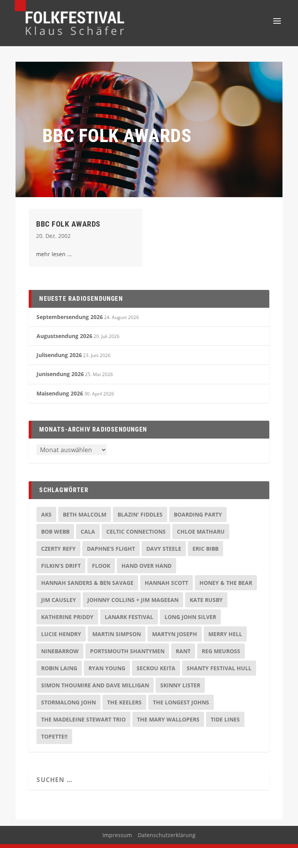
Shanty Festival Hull (219, 668)
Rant (183, 651)
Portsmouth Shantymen (127, 651)
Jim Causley (58, 599)
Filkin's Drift (61, 565)
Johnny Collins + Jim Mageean (132, 599)
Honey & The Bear (225, 582)
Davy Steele (163, 548)
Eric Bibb (205, 548)
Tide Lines (225, 719)
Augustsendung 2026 (64, 336)
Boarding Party (198, 514)
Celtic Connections (136, 531)
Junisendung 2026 (60, 374)
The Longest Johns (181, 702)
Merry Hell (225, 634)
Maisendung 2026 (59, 393)
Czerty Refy (58, 548)
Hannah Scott (166, 582)
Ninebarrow (60, 651)
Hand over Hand (146, 565)
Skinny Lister (180, 685)
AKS (46, 514)
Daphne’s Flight (111, 548)
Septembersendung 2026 (69, 317)
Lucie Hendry (61, 634)
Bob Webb (55, 531)
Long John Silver (190, 617)
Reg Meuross (221, 651)
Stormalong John (68, 702)
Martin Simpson (116, 634)
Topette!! (54, 736)
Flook (101, 565)
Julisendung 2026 (59, 355)
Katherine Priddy (67, 617)
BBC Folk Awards (68, 224)
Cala (88, 531)
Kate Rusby (206, 599)
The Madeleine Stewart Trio (83, 719)
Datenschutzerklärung (167, 835)
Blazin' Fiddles (140, 514)
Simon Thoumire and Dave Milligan (95, 685)
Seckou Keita (156, 668)
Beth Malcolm (84, 514)
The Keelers (124, 702)
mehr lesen (51, 254)
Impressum (117, 835)
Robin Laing (59, 668)
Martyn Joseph (174, 634)
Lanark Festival (129, 617)
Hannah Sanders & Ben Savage (87, 582)
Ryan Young (106, 668)
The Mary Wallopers (168, 719)
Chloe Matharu (201, 531)
